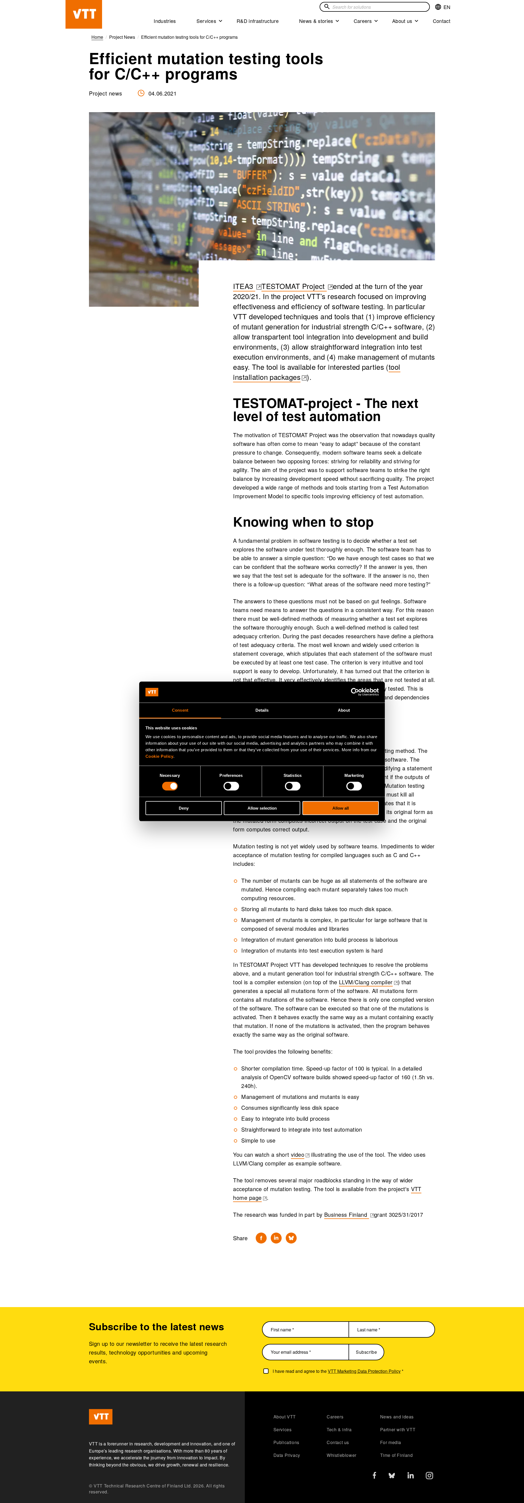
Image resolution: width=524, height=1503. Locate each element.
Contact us (338, 1442)
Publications (286, 1442)
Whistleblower (341, 1455)
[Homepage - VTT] (84, 14)
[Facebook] (261, 1238)
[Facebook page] (374, 1476)
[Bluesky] (291, 1238)
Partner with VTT (398, 1429)
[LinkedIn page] (410, 1476)
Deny (184, 808)
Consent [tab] (180, 710)
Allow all (340, 808)
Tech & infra (339, 1429)
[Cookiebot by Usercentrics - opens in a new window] (355, 692)
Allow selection (262, 808)
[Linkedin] (276, 1238)
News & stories (316, 20)
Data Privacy (286, 1455)
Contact (441, 20)
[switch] (231, 786)
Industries (165, 20)
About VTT (284, 1416)
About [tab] (344, 710)
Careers (363, 20)
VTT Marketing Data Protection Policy (364, 1371)
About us (402, 20)
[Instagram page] (429, 1477)
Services (206, 20)
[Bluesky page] (391, 1477)
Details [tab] (262, 710)
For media (390, 1442)
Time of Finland (396, 1455)
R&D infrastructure (258, 20)
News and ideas (397, 1416)
